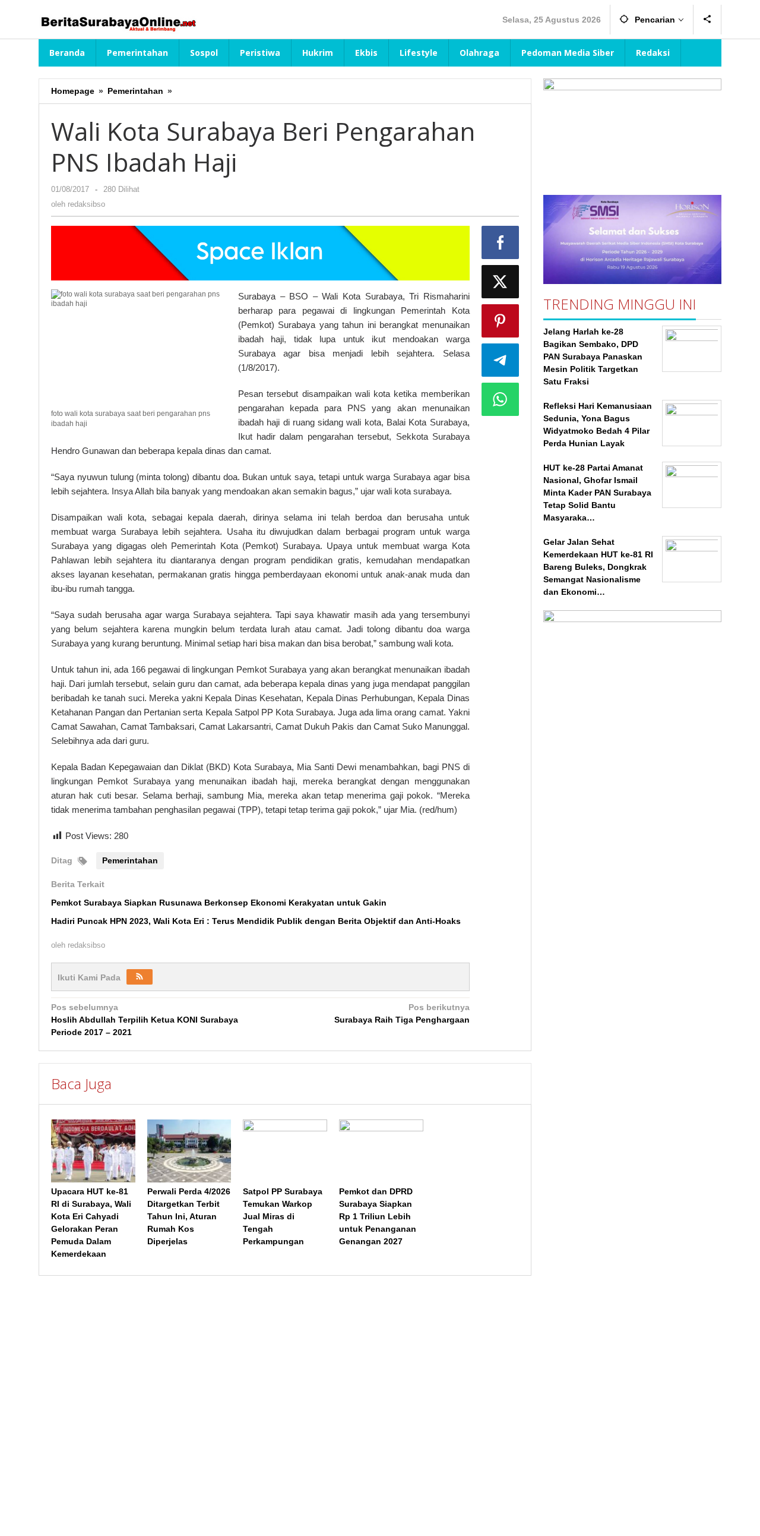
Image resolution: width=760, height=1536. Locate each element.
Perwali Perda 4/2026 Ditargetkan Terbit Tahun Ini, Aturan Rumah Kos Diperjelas (188, 1216)
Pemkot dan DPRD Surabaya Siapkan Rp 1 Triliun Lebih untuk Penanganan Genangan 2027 (377, 1216)
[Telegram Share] (501, 360)
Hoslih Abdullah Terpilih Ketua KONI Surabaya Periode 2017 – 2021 (144, 1019)
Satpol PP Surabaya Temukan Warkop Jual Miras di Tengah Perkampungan (282, 1216)
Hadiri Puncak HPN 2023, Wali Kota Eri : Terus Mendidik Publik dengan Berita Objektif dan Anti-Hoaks (256, 921)
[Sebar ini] (501, 242)
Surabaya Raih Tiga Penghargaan (401, 1013)
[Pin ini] (501, 321)
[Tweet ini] (501, 281)
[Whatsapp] (501, 399)
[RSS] (139, 977)
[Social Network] (707, 19)
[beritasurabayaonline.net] (118, 22)
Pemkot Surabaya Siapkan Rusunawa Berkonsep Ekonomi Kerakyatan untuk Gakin (219, 902)
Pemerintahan (130, 860)
